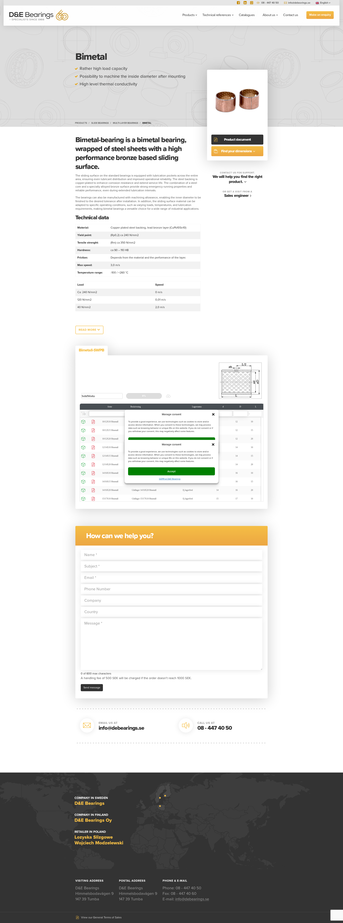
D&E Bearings (38, 15)
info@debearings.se (299, 2)
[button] (213, 444)
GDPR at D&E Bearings (170, 479)
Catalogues (247, 15)
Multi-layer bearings (125, 123)
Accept (171, 471)
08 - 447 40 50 (214, 728)
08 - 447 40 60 (183, 893)
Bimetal (146, 123)
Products (188, 15)
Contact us (290, 15)
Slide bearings (100, 123)
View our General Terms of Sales (101, 917)
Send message (91, 687)
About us (269, 15)
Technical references (216, 15)
